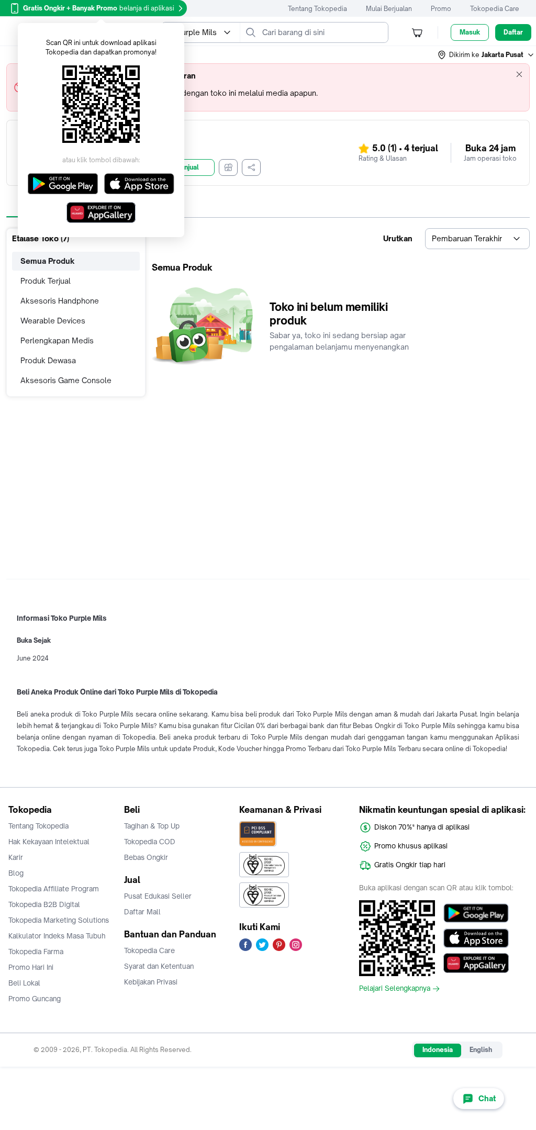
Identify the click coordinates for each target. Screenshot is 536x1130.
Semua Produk (47, 260)
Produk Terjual (45, 280)
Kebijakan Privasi (150, 982)
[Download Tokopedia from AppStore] (476, 937)
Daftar (513, 32)
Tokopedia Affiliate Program (53, 889)
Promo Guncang (34, 998)
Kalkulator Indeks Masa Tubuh (57, 936)
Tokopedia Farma (35, 951)
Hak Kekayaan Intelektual (49, 841)
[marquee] (268, 87)
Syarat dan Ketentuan (159, 966)
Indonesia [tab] (437, 1050)
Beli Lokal (24, 983)
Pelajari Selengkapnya (394, 988)
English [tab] (481, 1050)
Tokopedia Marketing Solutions (58, 920)
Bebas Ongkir (146, 857)
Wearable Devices (52, 320)
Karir (15, 857)
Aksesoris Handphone (59, 300)
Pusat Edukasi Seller (158, 896)
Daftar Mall (142, 912)
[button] (486, 55)
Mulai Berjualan (389, 9)
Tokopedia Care (494, 9)
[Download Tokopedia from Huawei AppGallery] (476, 963)
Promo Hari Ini (30, 967)
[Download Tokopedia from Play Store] (476, 912)
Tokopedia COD (149, 841)
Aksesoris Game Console (65, 380)
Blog (16, 873)
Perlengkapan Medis (57, 340)
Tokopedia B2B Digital (44, 904)
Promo (441, 9)
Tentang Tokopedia (317, 9)
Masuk (470, 32)
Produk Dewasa (48, 360)
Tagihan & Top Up (152, 826)
